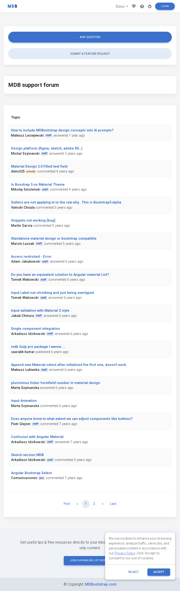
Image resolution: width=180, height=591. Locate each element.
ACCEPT (158, 572)
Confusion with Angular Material (37, 437)
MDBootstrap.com (100, 584)
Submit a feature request (90, 53)
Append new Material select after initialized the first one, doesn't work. (69, 365)
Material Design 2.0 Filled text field (39, 167)
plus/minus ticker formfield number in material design (55, 383)
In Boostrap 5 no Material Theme (38, 185)
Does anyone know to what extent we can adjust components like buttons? (72, 419)
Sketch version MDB (27, 455)
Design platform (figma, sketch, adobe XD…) (46, 148)
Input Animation (24, 401)
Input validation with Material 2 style (40, 311)
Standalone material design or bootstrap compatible (54, 239)
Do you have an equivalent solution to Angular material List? (60, 275)
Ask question (90, 37)
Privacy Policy (125, 553)
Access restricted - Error (31, 257)
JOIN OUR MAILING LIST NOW (88, 560)
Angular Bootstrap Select (31, 473)
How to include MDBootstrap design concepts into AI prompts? (62, 130)
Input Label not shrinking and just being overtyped (52, 293)
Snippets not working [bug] (33, 221)
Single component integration (35, 329)
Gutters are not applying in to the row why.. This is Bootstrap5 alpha (66, 202)
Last (113, 504)
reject (133, 572)
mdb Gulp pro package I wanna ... (38, 347)
